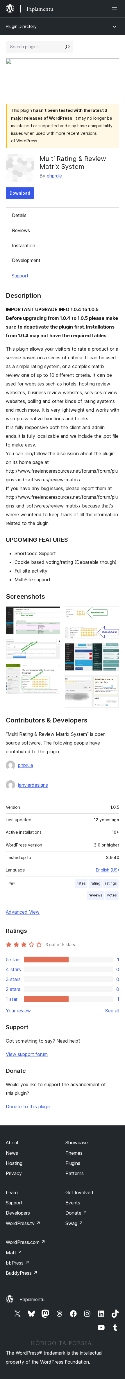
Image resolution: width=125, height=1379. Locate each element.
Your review (18, 1011)
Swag (74, 1223)
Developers (18, 1213)
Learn (12, 1192)
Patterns (74, 1173)
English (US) (107, 869)
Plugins (72, 1163)
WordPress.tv (23, 1223)
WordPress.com (25, 1242)
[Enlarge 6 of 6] (111, 683)
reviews (95, 895)
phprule (54, 176)
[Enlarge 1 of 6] (52, 614)
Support (20, 276)
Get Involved (79, 1192)
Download (20, 193)
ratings (111, 883)
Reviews (21, 230)
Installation (23, 245)
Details (19, 215)
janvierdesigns (33, 785)
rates (81, 883)
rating (95, 883)
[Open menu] (115, 8)
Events (72, 1203)
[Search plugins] (67, 47)
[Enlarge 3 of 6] (52, 672)
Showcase (76, 1142)
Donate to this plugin (28, 1106)
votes (112, 895)
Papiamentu (31, 1299)
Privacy (14, 1173)
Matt (14, 1253)
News (12, 1153)
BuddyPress (22, 1273)
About (12, 1142)
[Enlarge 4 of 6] (111, 614)
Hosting (14, 1163)
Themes (74, 1153)
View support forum (27, 1054)
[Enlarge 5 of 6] (111, 651)
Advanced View (23, 912)
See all (112, 1011)
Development (26, 260)
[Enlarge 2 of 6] (52, 647)
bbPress (17, 1263)
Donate (76, 1213)
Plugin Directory (21, 26)
